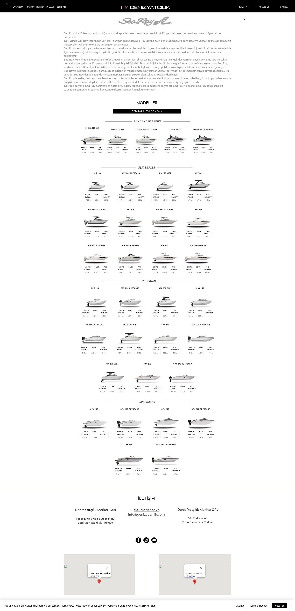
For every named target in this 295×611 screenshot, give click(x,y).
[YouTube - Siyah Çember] (154, 540)
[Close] (291, 605)
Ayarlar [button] (240, 605)
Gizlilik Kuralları (147, 605)
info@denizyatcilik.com (146, 514)
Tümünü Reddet (258, 605)
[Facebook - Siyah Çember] (138, 540)
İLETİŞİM (146, 499)
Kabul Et (279, 605)
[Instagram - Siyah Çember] (146, 540)
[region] (18, 8)
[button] (9, 7)
